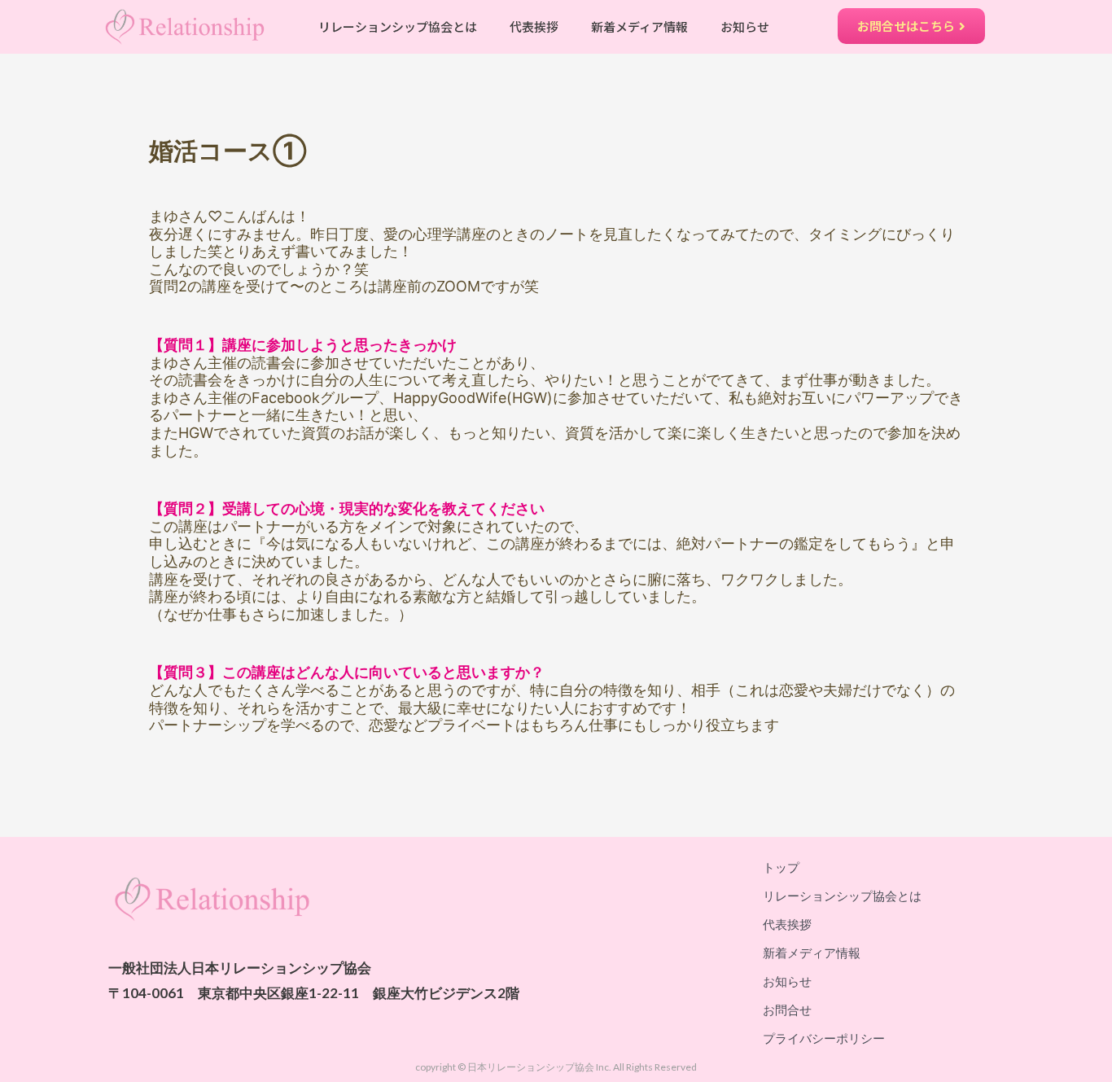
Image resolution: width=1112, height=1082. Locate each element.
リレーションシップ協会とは (397, 26)
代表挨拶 (534, 26)
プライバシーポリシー (824, 1038)
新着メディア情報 (639, 26)
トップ (781, 867)
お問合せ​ (787, 1009)
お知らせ (744, 26)
